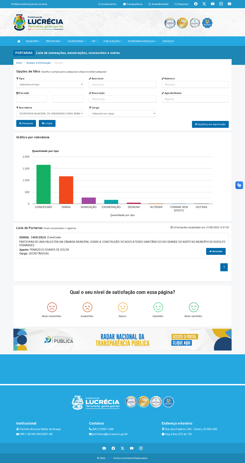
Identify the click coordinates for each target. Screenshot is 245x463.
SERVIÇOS (168, 41)
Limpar (48, 123)
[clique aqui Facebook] (113, 448)
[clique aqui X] (122, 448)
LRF (93, 41)
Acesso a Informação (38, 62)
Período (24, 93)
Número (169, 78)
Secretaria (25, 107)
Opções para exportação (211, 124)
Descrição (98, 93)
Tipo (21, 78)
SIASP (109, 458)
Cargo (95, 107)
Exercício (97, 78)
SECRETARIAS (76, 41)
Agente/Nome (172, 93)
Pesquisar (27, 123)
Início (19, 62)
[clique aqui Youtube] (131, 448)
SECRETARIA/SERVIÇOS (141, 41)
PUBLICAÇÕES (112, 41)
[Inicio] (18, 41)
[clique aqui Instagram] (141, 448)
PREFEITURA (53, 41)
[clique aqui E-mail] (104, 448)
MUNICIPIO (32, 41)
